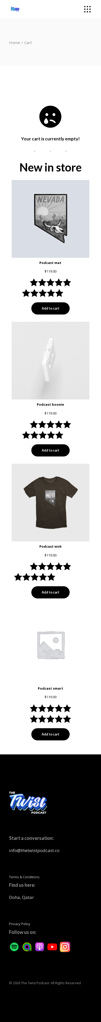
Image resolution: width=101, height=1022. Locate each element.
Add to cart (50, 308)
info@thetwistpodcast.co (34, 850)
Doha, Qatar (21, 897)
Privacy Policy (19, 923)
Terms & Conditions (24, 877)
